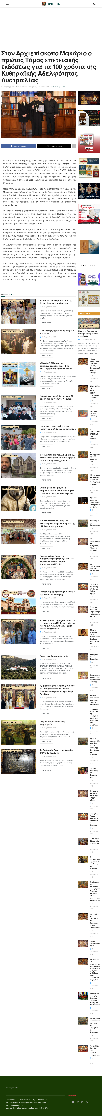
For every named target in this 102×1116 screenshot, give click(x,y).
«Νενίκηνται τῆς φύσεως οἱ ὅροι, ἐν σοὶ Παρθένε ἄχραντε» (95, 479)
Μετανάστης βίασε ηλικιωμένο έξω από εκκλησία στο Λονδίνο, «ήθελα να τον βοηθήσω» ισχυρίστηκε (57, 457)
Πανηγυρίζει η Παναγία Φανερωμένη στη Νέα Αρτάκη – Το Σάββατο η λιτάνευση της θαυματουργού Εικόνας (57, 560)
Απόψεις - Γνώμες (10, 427)
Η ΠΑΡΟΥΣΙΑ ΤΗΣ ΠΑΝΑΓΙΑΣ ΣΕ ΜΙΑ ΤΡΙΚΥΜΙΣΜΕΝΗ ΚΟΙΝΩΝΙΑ (96, 392)
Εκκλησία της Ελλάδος (13, 301)
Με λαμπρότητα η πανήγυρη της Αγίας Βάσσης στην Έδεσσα (56, 302)
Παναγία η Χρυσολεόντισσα (54, 656)
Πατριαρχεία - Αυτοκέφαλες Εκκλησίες (20, 87)
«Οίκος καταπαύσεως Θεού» (95, 943)
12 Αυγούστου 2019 (94, 906)
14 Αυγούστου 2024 (94, 444)
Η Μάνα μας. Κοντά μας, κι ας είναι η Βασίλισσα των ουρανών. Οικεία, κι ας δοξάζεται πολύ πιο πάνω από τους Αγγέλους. (94, 710)
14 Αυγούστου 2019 (94, 760)
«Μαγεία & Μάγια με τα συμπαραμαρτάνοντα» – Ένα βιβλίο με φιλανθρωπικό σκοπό (56, 366)
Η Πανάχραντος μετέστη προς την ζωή (95, 456)
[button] (81, 265)
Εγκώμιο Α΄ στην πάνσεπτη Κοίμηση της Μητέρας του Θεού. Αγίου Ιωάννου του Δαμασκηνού (95, 891)
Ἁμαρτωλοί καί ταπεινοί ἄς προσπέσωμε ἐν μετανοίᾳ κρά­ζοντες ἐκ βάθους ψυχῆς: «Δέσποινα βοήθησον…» (95, 969)
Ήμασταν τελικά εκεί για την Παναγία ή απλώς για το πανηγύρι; (58, 427)
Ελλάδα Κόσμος (10, 364)
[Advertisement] (51, 26)
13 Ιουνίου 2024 (44, 87)
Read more (46, 323)
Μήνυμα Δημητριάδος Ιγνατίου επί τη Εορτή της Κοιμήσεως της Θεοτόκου (95, 746)
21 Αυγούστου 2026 (48, 372)
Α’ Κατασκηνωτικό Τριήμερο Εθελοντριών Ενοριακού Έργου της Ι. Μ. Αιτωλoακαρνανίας (57, 523)
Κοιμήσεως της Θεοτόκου (86, 325)
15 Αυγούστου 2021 (94, 490)
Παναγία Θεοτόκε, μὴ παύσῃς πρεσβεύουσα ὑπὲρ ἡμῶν (88, 333)
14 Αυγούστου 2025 (94, 422)
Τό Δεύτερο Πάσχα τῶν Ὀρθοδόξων (94, 840)
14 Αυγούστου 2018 (94, 933)
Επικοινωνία (24, 1099)
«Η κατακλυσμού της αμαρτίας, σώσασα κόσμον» (95, 544)
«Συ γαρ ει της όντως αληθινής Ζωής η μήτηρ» (94, 589)
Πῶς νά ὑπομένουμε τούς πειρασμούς (52, 723)
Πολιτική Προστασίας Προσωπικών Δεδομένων (26, 1102)
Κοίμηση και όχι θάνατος (93, 413)
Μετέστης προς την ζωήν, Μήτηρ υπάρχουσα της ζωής (95, 502)
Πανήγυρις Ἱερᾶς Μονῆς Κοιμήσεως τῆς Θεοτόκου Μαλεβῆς (58, 593)
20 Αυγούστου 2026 (48, 432)
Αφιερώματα (8, 657)
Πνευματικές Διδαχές (12, 722)
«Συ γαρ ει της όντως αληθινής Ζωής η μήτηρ (94, 795)
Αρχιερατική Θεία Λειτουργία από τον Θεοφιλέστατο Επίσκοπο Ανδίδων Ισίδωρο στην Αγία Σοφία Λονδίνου (57, 689)
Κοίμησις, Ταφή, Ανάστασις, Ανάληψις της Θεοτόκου (94, 819)
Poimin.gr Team (58, 87)
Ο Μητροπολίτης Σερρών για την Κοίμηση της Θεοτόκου (96, 862)
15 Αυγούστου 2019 (94, 688)
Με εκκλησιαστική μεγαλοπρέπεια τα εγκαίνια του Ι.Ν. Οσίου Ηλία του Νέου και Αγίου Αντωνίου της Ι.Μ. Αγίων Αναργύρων (57, 624)
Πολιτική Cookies (13, 1105)
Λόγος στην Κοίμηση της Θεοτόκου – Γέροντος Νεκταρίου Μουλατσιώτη (95, 999)
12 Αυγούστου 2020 (94, 622)
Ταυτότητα (10, 1099)
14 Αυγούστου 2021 (94, 531)
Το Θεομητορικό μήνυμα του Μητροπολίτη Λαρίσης (95, 677)
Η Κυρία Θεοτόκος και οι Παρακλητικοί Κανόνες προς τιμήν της (96, 637)
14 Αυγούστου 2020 (94, 599)
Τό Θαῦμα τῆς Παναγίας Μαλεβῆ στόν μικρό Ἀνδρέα (56, 751)
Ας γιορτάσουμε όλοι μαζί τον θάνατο (95, 567)
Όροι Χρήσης (38, 1099)
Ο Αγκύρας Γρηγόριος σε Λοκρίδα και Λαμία (57, 332)
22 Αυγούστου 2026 (48, 306)
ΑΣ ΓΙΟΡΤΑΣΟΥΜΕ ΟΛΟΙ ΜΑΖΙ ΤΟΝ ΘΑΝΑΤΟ (95, 434)
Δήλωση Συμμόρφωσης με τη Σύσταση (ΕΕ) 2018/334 (27, 1108)
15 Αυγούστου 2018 (94, 952)
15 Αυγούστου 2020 (94, 556)
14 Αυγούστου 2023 (94, 467)
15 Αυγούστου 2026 (87, 339)
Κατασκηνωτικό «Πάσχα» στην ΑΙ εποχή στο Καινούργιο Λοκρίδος (56, 397)
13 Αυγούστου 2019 (94, 849)
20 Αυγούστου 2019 (94, 665)
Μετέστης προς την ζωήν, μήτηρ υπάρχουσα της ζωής (95, 611)
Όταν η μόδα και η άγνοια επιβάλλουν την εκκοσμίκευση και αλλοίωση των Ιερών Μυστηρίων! (57, 490)
